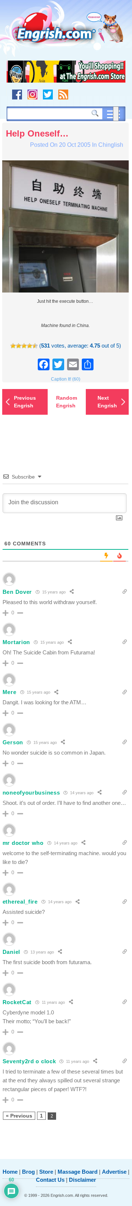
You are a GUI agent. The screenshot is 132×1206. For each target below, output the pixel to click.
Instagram (32, 94)
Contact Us (50, 1180)
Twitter (48, 94)
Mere (9, 692)
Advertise (114, 1172)
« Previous (19, 1116)
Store (46, 1172)
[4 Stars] (29, 346)
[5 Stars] (35, 346)
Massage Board (78, 1172)
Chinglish (110, 145)
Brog (28, 1172)
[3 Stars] (24, 346)
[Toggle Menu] (116, 113)
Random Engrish (66, 401)
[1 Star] (13, 346)
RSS (63, 94)
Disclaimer (82, 1180)
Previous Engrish (25, 401)
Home (10, 1172)
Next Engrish (107, 401)
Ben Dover (17, 592)
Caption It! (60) (65, 379)
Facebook (17, 94)
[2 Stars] (18, 346)
